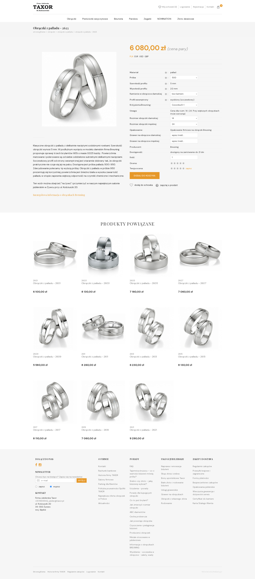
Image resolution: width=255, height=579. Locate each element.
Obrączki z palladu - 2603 (95, 283)
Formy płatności (201, 478)
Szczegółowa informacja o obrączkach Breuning (59, 194)
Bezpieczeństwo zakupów (205, 482)
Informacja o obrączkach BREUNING (142, 546)
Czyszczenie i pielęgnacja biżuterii (142, 527)
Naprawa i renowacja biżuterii (171, 468)
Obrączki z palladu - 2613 (143, 356)
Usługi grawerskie (169, 490)
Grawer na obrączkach (172, 494)
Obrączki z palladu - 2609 (47, 356)
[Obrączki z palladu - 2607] (200, 256)
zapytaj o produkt (169, 185)
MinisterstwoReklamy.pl (212, 572)
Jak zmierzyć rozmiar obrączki (140, 506)
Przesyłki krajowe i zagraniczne (201, 472)
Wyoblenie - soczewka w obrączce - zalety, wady (142, 553)
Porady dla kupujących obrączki (141, 494)
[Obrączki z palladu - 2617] (55, 402)
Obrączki (71, 18)
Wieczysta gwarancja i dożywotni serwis (203, 493)
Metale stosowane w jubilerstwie (140, 538)
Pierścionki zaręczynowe (95, 18)
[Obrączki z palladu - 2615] (200, 329)
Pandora (133, 18)
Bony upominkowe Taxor (173, 478)
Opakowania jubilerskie (204, 487)
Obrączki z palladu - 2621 (143, 430)
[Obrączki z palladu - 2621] (152, 402)
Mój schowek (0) (169, 7)
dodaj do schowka (143, 185)
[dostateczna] (174, 168)
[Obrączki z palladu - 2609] (55, 329)
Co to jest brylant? (139, 500)
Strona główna (39, 32)
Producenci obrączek (140, 532)
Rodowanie (166, 503)
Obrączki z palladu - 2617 (46, 430)
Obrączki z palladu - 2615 (191, 356)
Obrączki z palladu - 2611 (94, 356)
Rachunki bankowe (107, 470)
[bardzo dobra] (180, 168)
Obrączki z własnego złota (174, 498)
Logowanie (185, 7)
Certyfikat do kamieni (203, 498)
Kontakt (210, 7)
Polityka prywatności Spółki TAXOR (111, 490)
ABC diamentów (137, 512)
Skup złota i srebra (170, 473)
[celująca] (183, 168)
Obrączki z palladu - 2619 (95, 430)
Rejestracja (198, 7)
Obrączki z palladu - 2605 (144, 283)
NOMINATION (164, 18)
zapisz (42, 486)
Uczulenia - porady (139, 488)
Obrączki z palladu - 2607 (192, 283)
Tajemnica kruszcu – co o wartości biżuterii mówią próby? (142, 473)
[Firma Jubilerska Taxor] (43, 7)
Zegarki (147, 18)
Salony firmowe (105, 479)
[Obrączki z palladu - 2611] (103, 329)
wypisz (56, 486)
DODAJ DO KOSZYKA (144, 175)
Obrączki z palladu (65, 32)
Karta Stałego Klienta (203, 503)
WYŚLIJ (81, 480)
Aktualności (103, 503)
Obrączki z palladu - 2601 (47, 283)
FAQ (131, 466)
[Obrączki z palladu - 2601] (55, 256)
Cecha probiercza (138, 516)
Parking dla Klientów (108, 484)
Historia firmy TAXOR (108, 475)
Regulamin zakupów (202, 466)
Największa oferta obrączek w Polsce (111, 497)
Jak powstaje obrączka (141, 521)
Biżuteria (118, 18)
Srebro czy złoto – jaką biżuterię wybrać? (141, 482)
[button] (184, 77)
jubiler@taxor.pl (56, 501)
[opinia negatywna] (171, 168)
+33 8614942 (41, 501)
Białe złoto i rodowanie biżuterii (172, 484)
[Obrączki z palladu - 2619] (103, 402)
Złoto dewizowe (185, 18)
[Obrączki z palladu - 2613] (152, 329)
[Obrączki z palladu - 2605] (152, 256)
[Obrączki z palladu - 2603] (103, 256)
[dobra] (177, 168)
